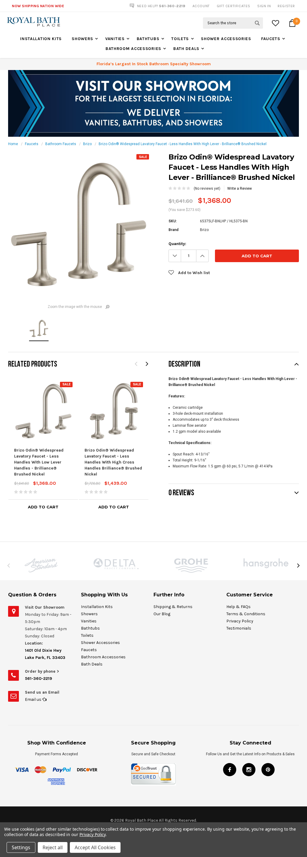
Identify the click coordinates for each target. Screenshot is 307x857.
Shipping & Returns (173, 606)
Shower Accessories (226, 38)
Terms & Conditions (245, 613)
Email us (33, 699)
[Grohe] (191, 565)
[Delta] (116, 563)
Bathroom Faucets (60, 144)
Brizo (87, 144)
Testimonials (238, 628)
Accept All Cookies (95, 847)
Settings (21, 847)
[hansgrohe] (266, 563)
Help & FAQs (238, 606)
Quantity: (177, 243)
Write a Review (239, 188)
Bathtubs (148, 38)
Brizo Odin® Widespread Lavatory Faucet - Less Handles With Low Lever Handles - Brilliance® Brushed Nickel (39, 462)
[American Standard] (41, 565)
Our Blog (162, 613)
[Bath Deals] (153, 103)
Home (13, 144)
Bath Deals (186, 48)
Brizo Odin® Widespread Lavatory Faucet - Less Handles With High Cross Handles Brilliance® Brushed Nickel (113, 462)
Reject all (53, 847)
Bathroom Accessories (133, 48)
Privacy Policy (239, 621)
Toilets (180, 38)
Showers (82, 38)
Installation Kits (41, 38)
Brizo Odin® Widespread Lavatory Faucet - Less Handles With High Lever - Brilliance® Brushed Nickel (183, 144)
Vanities (115, 38)
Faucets (270, 38)
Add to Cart (43, 507)
